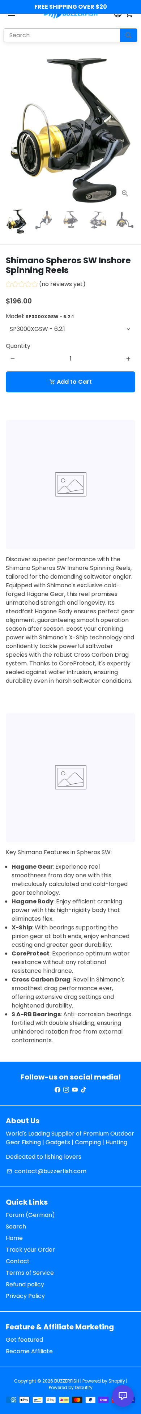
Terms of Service (30, 1273)
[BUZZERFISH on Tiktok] (83, 1090)
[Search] (128, 35)
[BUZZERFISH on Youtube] (75, 1090)
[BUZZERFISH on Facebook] (57, 1090)
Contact (18, 1261)
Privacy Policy (25, 1296)
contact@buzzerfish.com (46, 1171)
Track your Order (30, 1249)
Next (128, 130)
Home (14, 1238)
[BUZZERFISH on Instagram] (66, 1090)
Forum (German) (30, 1215)
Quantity (18, 346)
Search (16, 1226)
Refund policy (25, 1284)
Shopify (116, 1381)
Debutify (84, 1387)
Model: (40, 316)
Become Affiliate (29, 1351)
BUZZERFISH (66, 1381)
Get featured (24, 1340)
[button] (46, 285)
